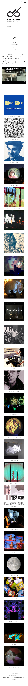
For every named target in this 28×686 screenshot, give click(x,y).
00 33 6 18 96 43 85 (14, 673)
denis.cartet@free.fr (14, 675)
